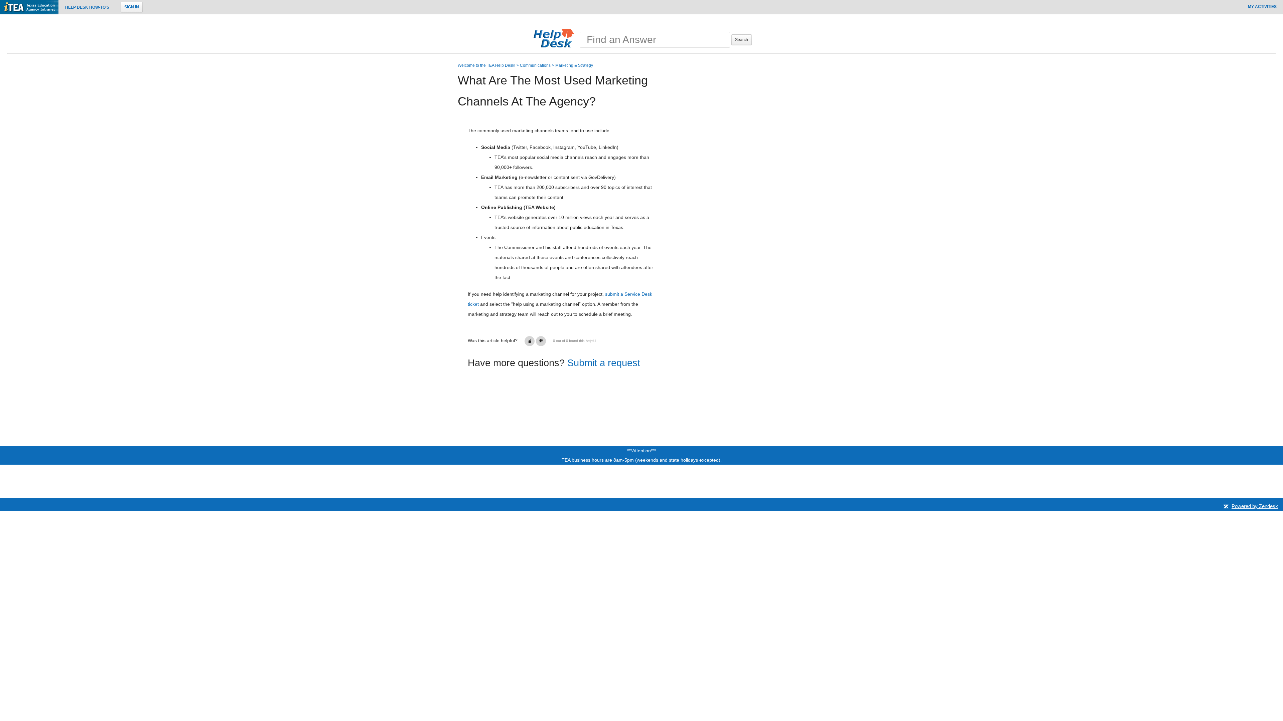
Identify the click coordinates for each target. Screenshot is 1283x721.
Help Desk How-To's (87, 7)
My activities (1262, 6)
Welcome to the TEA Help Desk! (486, 65)
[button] (530, 341)
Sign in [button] (131, 7)
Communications (535, 65)
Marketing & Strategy (574, 65)
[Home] (555, 38)
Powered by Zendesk (1255, 506)
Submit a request (603, 362)
